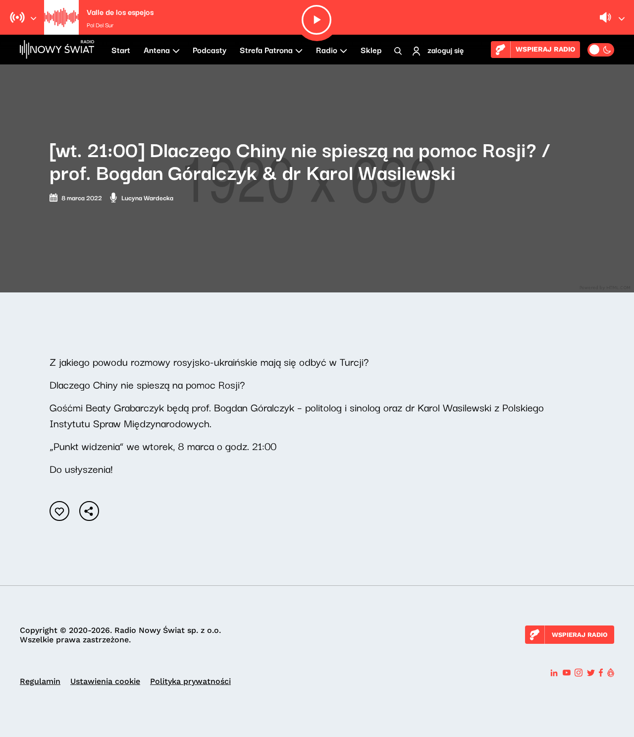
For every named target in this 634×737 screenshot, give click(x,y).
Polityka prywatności (190, 681)
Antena (157, 49)
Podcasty (209, 49)
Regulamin (40, 681)
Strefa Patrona (266, 49)
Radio (326, 49)
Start (120, 49)
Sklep (371, 49)
